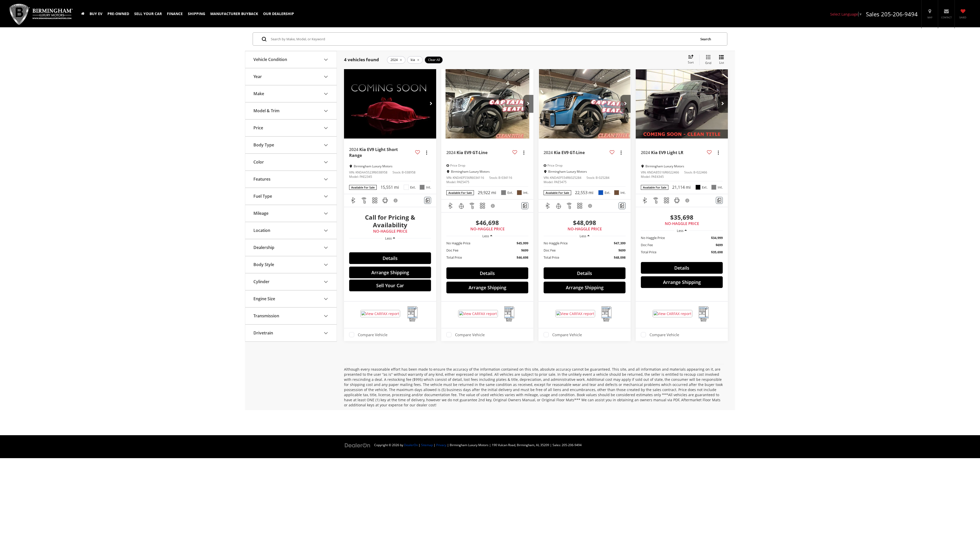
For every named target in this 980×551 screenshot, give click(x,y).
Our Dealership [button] (278, 13)
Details (390, 258)
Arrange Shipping (390, 272)
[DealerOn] (358, 444)
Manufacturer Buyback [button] (234, 13)
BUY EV (96, 13)
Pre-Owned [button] (118, 13)
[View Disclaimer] (395, 200)
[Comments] (427, 200)
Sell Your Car (148, 13)
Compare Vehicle (372, 334)
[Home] (83, 13)
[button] (431, 104)
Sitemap (427, 445)
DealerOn (411, 445)
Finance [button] (175, 13)
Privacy (441, 445)
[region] (390, 246)
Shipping (196, 13)
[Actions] (426, 152)
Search (705, 39)
